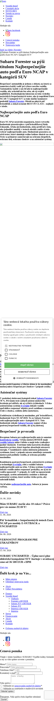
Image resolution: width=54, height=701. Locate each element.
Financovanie (11, 616)
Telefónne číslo (7, 670)
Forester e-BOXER (19, 601)
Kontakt (9, 21)
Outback (15, 598)
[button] (27, 378)
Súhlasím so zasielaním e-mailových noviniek (23, 688)
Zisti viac (4, 512)
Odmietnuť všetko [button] (27, 372)
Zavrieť (4, 700)
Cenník (9, 18)
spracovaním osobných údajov (27, 686)
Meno (3, 664)
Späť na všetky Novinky (10, 50)
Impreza (14, 611)
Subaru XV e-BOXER (21, 603)
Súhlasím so (22, 686)
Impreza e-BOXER (19, 608)
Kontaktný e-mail (8, 673)
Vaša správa (5, 683)
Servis (8, 613)
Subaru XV (16, 606)
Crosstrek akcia (12, 8)
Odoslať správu (7, 691)
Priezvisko (5, 667)
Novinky (9, 16)
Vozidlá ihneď (12, 6)
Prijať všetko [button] (27, 365)
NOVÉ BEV (11, 11)
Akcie (8, 618)
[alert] (27, 350)
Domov (9, 593)
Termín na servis (13, 13)
